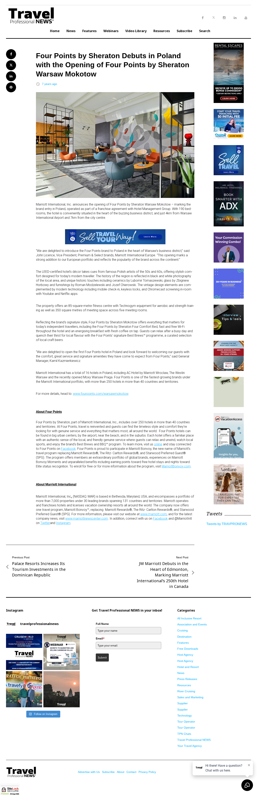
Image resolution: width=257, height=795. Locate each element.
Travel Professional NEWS (194, 739)
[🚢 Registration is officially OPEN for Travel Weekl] (24, 652)
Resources (161, 31)
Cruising (182, 630)
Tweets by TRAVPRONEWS (226, 524)
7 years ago (49, 84)
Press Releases (187, 679)
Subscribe (184, 31)
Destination (184, 636)
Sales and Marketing (190, 697)
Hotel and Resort (188, 667)
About (120, 772)
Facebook (68, 449)
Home (55, 31)
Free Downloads (187, 648)
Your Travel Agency (189, 745)
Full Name (102, 624)
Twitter (45, 523)
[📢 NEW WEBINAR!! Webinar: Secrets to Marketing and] (61, 652)
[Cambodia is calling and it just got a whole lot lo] (61, 689)
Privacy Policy (147, 772)
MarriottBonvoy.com (176, 466)
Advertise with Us (89, 772)
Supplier (182, 703)
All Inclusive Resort (189, 618)
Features (89, 31)
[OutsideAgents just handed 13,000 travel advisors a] (24, 689)
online (158, 444)
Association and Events (192, 624)
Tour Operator (186, 721)
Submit (102, 657)
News (70, 31)
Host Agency (185, 654)
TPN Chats (184, 733)
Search (204, 31)
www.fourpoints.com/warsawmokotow (100, 394)
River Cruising (186, 691)
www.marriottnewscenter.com (86, 518)
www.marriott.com (153, 514)
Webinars (110, 31)
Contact (131, 772)
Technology (184, 715)
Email (100, 638)
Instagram (63, 523)
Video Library (136, 31)
